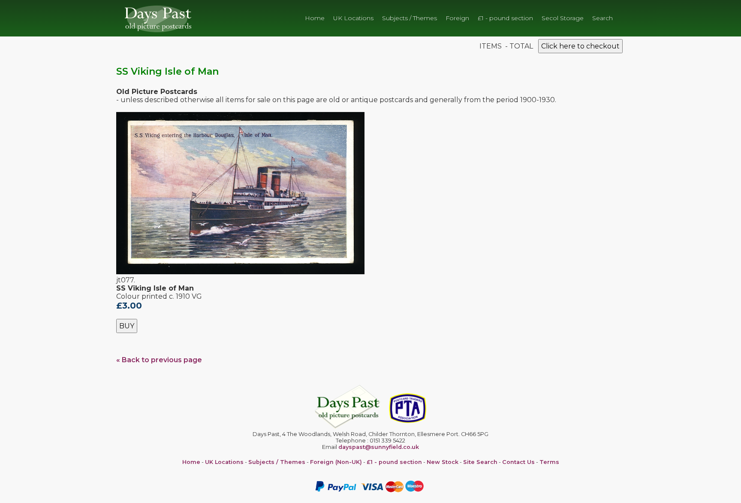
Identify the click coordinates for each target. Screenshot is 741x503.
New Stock (442, 462)
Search (602, 18)
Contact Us (518, 462)
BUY (126, 326)
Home (315, 18)
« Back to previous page (159, 360)
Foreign (457, 18)
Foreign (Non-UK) (336, 462)
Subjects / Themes (409, 18)
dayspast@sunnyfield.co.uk (378, 447)
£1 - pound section (505, 18)
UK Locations (353, 18)
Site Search (480, 462)
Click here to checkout (580, 46)
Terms (549, 462)
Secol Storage (563, 18)
